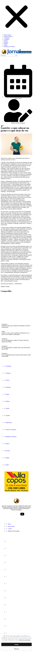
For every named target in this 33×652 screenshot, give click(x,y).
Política (6, 43)
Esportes (6, 42)
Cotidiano (6, 39)
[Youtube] (22, 514)
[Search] (16, 55)
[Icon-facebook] (11, 514)
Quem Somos (7, 35)
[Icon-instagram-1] (16, 514)
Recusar (16, 649)
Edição (6, 40)
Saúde (5, 45)
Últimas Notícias (8, 36)
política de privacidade (24, 639)
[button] (16, 17)
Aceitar (16, 644)
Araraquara (7, 37)
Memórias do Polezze (9, 46)
